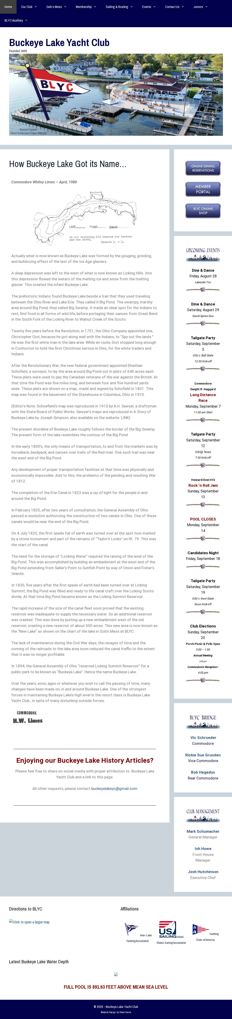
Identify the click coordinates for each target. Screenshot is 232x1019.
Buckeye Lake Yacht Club (59, 42)
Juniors (198, 6)
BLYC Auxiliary (14, 20)
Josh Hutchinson (203, 871)
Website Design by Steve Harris (116, 1012)
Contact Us (172, 6)
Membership (84, 6)
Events (146, 6)
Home (8, 6)
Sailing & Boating (117, 6)
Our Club (26, 6)
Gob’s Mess (54, 6)
